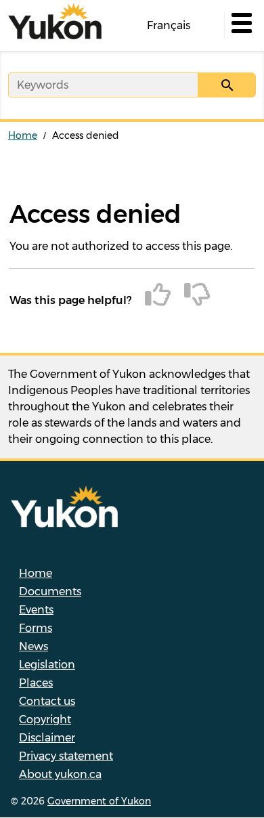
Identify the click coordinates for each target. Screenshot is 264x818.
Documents (50, 591)
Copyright (45, 719)
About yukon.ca (60, 774)
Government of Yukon (99, 801)
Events (36, 609)
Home (22, 135)
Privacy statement (66, 756)
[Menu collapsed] (240, 25)
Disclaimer (47, 737)
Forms (35, 628)
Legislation (47, 664)
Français (168, 25)
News (33, 646)
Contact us (47, 701)
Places (36, 682)
